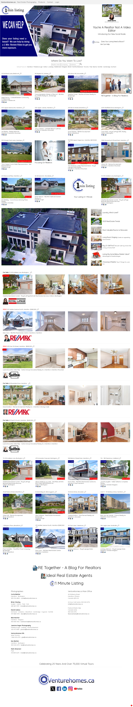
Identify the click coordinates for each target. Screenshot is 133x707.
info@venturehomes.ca (75, 604)
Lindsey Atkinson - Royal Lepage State (80, 549)
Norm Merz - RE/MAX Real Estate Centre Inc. (82, 482)
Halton (45, 67)
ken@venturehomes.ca (28, 645)
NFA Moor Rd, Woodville (76, 73)
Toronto (86, 67)
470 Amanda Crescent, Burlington (46, 458)
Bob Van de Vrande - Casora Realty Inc (113, 515)
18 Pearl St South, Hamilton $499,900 (18, 420)
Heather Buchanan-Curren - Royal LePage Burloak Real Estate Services (114, 200)
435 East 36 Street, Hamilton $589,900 (17, 346)
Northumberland (77, 67)
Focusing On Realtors (43, 162)
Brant (70, 67)
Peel (91, 67)
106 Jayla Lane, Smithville (108, 525)
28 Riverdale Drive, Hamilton (15, 383)
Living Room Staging (110, 237)
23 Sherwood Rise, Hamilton (10, 176)
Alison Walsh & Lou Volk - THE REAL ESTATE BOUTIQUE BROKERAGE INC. (49, 482)
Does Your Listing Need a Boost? (112, 42)
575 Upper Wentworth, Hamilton (12, 107)
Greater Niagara (112, 485)
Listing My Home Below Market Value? (116, 254)
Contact (50, 2)
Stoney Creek (45, 407)
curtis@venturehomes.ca (29, 598)
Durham (113, 67)
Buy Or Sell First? (108, 246)
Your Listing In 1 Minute (83, 197)
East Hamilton (79, 483)
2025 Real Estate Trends (111, 221)
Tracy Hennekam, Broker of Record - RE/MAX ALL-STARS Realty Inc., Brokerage (49, 95)
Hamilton (30, 67)
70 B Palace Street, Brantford (12, 492)
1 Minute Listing (69, 583)
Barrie (95, 67)
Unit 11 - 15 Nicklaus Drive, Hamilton (111, 492)
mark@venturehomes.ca (28, 653)
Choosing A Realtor (109, 262)
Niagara (64, 67)
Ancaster (78, 517)
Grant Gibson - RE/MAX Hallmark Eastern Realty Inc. (48, 197)
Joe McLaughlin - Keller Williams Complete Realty (114, 482)
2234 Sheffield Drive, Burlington (111, 107)
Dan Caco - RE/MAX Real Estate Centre (15, 333)
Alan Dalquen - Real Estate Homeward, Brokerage (47, 516)
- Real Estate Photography (18, 2)
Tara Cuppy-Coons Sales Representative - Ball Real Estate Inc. (16, 165)
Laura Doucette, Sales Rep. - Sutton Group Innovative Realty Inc (23, 370)
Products (41, 2)
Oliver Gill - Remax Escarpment (111, 164)
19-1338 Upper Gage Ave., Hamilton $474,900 (82, 140)
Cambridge (106, 67)
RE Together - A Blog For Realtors (69, 567)
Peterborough (38, 67)
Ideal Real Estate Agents (69, 575)
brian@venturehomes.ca (28, 606)
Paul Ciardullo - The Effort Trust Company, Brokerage (16, 549)
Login (57, 2)
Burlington (110, 133)
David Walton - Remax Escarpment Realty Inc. (18, 407)
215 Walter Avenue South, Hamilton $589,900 (19, 309)
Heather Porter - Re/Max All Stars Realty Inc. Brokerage (82, 95)
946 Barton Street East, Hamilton (78, 458)
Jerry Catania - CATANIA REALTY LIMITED (48, 129)
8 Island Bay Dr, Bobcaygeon (45, 492)
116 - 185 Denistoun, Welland (109, 458)
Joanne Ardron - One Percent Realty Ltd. (81, 515)
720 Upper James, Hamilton (44, 107)
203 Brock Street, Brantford (77, 107)
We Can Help (105, 44)
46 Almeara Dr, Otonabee (43, 176)
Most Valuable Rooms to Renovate (115, 230)
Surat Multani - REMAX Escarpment (79, 131)
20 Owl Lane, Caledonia (76, 525)
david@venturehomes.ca (29, 614)
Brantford (76, 133)
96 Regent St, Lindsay (42, 73)
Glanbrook (11, 100)
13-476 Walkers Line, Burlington (111, 176)
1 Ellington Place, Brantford (12, 525)
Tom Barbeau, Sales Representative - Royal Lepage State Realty (82, 166)
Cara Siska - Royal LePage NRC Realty (113, 131)
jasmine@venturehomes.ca (29, 629)
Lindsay (50, 67)
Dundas (10, 203)
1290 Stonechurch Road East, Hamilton (114, 140)
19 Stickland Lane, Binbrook (10, 73)
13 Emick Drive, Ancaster (76, 492)
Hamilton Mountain (14, 133)
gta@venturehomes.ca (29, 637)
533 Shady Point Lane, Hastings (11, 140)
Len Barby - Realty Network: (10, 131)
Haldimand (57, 67)
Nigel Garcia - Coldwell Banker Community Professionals (15, 98)
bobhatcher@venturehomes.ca (31, 621)
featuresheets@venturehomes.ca (78, 614)
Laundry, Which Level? (110, 213)
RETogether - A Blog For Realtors (114, 96)
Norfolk (100, 67)
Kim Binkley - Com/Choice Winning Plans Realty (14, 200)
